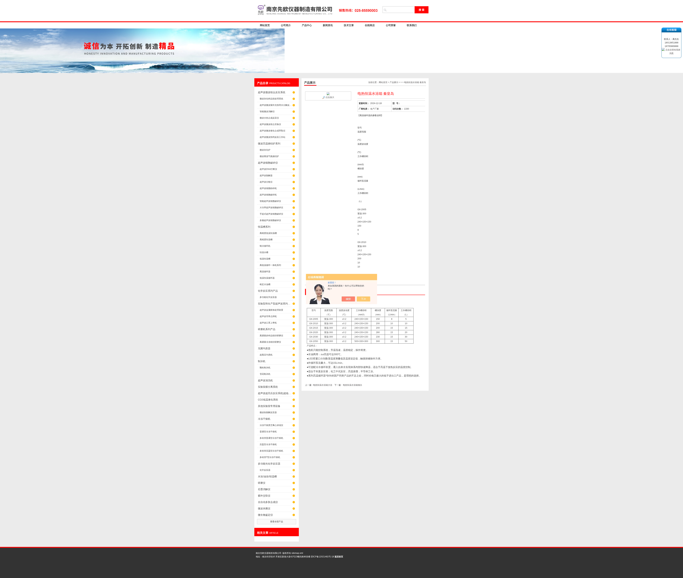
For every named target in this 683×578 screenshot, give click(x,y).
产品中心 (307, 25)
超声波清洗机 (265, 380)
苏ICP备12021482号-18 (322, 556)
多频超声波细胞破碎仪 (270, 220)
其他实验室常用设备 (269, 406)
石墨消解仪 (264, 489)
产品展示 (394, 82)
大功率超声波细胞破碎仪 (271, 207)
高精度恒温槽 (266, 239)
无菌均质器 (264, 348)
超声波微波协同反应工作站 (272, 137)
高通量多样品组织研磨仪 (271, 335)
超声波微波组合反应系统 (271, 92)
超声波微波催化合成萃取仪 (272, 130)
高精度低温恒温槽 (268, 233)
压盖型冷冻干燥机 (268, 444)
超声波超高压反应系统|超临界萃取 (275, 393)
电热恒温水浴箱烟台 (352, 385)
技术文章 (349, 25)
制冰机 (261, 361)
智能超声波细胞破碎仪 (270, 201)
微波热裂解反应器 (268, 412)
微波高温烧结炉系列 (269, 143)
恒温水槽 (264, 252)
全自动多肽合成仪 (268, 502)
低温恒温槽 (265, 259)
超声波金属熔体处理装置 (271, 310)
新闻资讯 (328, 25)
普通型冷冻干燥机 (268, 431)
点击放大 (329, 97)
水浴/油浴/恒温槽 (267, 476)
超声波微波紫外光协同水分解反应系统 (276, 105)
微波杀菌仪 (264, 508)
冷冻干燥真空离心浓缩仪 (271, 425)
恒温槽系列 (264, 226)
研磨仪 (261, 482)
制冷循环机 (265, 246)
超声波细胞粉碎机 (268, 188)
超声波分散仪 (266, 182)
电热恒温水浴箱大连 (323, 385)
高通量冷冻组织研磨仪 (270, 342)
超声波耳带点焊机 (268, 316)
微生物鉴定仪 (265, 514)
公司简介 (286, 25)
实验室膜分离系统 (268, 386)
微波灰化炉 (265, 150)
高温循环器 (265, 271)
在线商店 (370, 25)
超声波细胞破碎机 (268, 194)
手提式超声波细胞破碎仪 (271, 214)
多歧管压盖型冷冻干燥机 (271, 451)
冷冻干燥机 (264, 418)
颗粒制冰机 (265, 367)
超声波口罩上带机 (268, 323)
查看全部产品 (276, 521)
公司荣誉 (391, 25)
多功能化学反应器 (268, 297)
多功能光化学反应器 (269, 463)
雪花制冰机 (265, 374)
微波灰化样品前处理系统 (271, 98)
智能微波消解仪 (267, 111)
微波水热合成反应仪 (269, 118)
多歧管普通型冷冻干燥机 (271, 438)
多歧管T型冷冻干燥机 (270, 457)
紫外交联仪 (264, 495)
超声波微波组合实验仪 (270, 124)
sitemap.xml (297, 553)
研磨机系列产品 (266, 329)
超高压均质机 (266, 355)
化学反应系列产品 (268, 290)
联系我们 (412, 25)
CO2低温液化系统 (268, 399)
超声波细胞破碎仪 (268, 162)
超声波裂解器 (266, 175)
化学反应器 (265, 470)
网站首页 (265, 25)
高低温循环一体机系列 (270, 265)
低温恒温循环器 (267, 278)
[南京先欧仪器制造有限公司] (316, 10)
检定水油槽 (265, 284)
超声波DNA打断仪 (268, 169)
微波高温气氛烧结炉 (269, 156)
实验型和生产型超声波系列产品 (275, 303)
